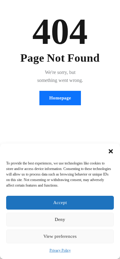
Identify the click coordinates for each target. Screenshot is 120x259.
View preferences (60, 236)
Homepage (60, 97)
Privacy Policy (60, 250)
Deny (60, 219)
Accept (60, 202)
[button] (111, 151)
